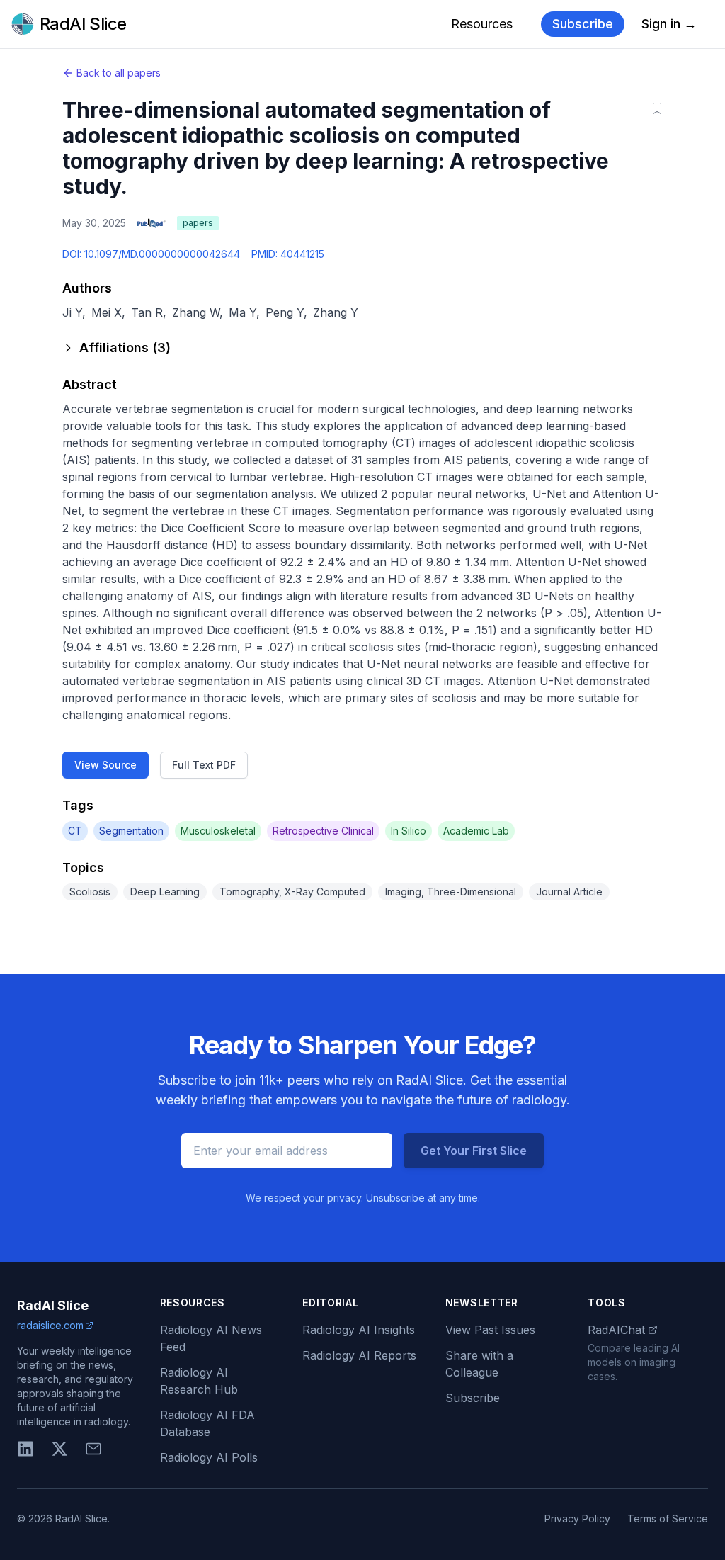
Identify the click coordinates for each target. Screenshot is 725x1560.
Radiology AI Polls (209, 1457)
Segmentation (131, 831)
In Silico (408, 831)
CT (75, 831)
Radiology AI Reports (359, 1355)
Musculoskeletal (218, 831)
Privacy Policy (577, 1519)
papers (198, 222)
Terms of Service (667, 1519)
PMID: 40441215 (287, 254)
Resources (482, 23)
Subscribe (582, 23)
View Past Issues (490, 1330)
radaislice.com (50, 1325)
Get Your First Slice (474, 1150)
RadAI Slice (53, 1305)
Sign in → (669, 23)
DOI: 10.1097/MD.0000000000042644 (151, 254)
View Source (105, 765)
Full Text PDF (204, 765)
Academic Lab (476, 831)
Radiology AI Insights (358, 1330)
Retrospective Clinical (323, 831)
